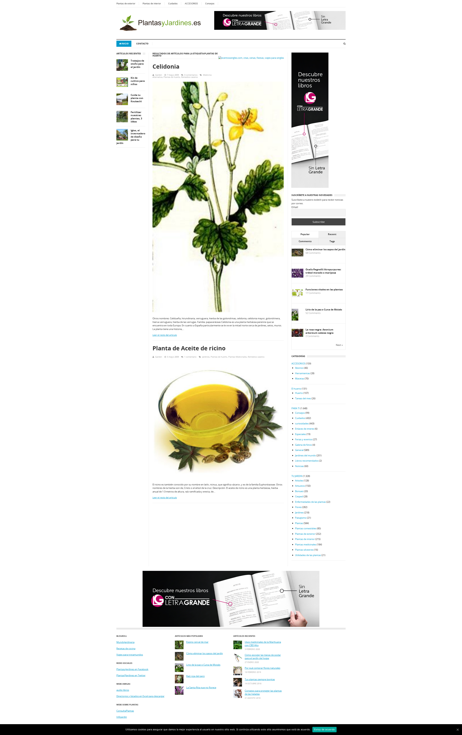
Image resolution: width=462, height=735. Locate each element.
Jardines (206, 356)
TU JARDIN (296, 476)
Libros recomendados (307, 460)
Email (294, 207)
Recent (332, 234)
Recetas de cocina (125, 648)
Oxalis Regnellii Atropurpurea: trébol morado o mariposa (323, 271)
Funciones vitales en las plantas (324, 289)
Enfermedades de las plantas (310, 501)
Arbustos (300, 485)
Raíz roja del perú (195, 676)
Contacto (142, 43)
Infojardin (121, 717)
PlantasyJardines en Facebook (132, 669)
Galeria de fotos (303, 444)
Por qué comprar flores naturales (262, 668)
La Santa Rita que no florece (201, 687)
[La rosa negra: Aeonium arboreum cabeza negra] (297, 336)
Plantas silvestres (304, 549)
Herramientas (302, 373)
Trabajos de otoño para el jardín (137, 64)
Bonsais (299, 491)
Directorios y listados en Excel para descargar (140, 696)
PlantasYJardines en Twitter (130, 675)
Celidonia (165, 66)
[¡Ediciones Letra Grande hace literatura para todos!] (280, 29)
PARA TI (295, 408)
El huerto (296, 388)
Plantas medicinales (305, 544)
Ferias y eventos (303, 439)
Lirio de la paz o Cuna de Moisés (324, 309)
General (299, 450)
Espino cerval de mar (197, 642)
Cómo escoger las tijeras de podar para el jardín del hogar (263, 657)
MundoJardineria (125, 642)
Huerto (299, 393)
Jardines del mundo (305, 455)
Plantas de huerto (172, 77)
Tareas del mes (303, 398)
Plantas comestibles (305, 528)
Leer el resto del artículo (164, 335)
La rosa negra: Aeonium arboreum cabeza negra (320, 331)
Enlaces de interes (304, 428)
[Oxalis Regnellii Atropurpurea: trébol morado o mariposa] (297, 276)
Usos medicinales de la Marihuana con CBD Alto (263, 644)
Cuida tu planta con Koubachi (137, 98)
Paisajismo (300, 517)
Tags (332, 241)
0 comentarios (190, 75)
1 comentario (190, 356)
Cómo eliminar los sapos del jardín (325, 249)
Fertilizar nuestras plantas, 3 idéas (136, 117)
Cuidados (173, 3)
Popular (305, 234)
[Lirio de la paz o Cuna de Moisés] (295, 319)
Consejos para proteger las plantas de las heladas (263, 692)
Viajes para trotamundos (129, 654)
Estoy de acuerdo (324, 729)
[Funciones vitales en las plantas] (297, 296)
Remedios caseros (189, 77)
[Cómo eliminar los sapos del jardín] (297, 255)
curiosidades (302, 423)
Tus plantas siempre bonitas (260, 679)
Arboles (299, 480)
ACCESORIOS (191, 3)
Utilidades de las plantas (308, 555)
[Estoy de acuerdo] (457, 729)
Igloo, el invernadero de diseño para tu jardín (130, 137)
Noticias (299, 466)
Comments (305, 241)
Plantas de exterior (125, 3)
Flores (298, 507)
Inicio (125, 43)
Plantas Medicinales (237, 356)
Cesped (299, 496)
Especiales (300, 434)
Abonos (299, 367)
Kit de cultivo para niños (138, 81)
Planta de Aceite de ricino (189, 348)
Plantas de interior (152, 3)
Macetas (299, 378)
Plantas (299, 523)
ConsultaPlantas (125, 710)
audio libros (122, 690)
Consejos (209, 3)
